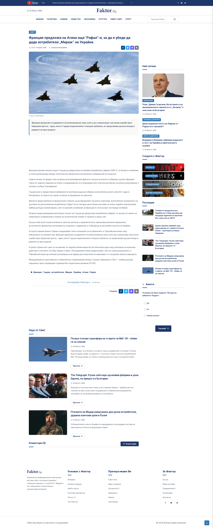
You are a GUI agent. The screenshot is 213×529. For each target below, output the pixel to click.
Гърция (46, 272)
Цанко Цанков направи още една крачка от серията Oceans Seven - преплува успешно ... (80, 3)
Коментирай (131, 444)
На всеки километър (76, 493)
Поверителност (169, 488)
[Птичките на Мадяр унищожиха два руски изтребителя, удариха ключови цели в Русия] (48, 422)
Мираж (68, 272)
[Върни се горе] (206, 522)
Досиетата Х (113, 488)
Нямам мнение (153, 316)
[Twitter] (128, 48)
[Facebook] (123, 48)
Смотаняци (113, 502)
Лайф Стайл (116, 19)
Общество (76, 19)
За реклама (167, 493)
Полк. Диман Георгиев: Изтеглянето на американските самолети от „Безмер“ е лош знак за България (162, 107)
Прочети (76, 366)
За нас (165, 480)
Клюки (111, 497)
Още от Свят (37, 330)
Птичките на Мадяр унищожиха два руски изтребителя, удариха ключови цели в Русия (169, 258)
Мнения (40, 19)
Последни (148, 202)
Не (148, 309)
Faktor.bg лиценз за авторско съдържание (47, 522)
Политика (52, 19)
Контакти (167, 497)
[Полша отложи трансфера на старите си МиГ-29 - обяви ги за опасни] (48, 349)
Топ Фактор (73, 502)
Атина (85, 272)
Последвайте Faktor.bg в (78, 282)
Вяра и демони (151, 136)
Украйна (77, 272)
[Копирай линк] (137, 48)
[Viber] (132, 48)
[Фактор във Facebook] (178, 3)
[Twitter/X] (185, 3)
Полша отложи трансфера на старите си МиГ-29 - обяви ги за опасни (168, 271)
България (148, 100)
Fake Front (112, 480)
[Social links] (165, 503)
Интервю (71, 480)
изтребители (57, 272)
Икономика (89, 19)
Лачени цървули (152, 120)
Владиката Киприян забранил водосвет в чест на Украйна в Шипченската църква (162, 143)
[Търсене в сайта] (174, 19)
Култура (103, 19)
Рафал (93, 272)
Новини (63, 19)
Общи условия (169, 484)
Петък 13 (72, 497)
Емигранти (112, 493)
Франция (37, 272)
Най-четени (149, 66)
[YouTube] (182, 3)
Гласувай (162, 329)
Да (148, 303)
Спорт (128, 19)
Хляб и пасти (73, 488)
